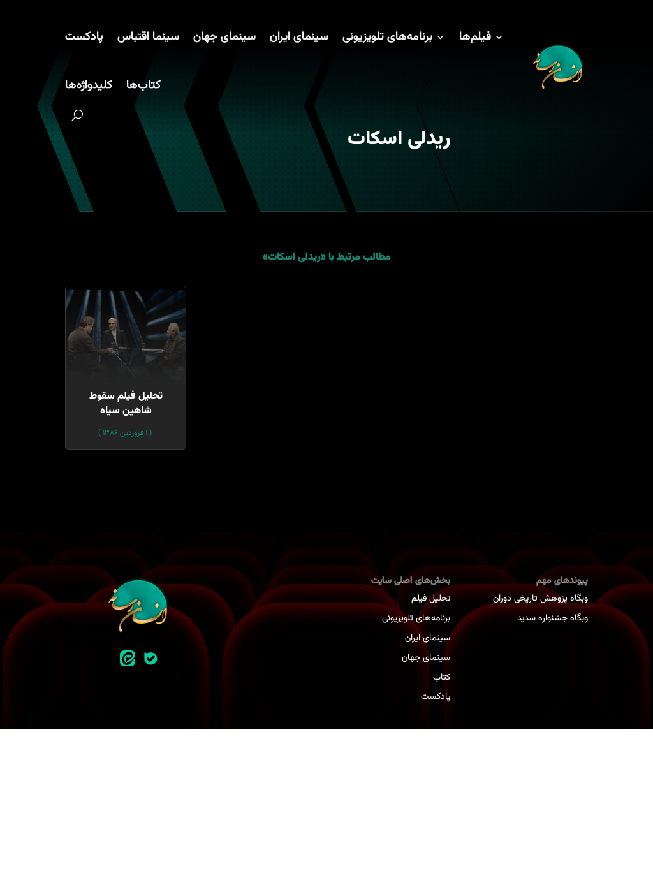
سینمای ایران (299, 37)
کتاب (441, 678)
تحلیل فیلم (430, 599)
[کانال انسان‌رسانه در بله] (150, 659)
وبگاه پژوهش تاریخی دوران (540, 599)
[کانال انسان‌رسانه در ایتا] (127, 659)
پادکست (84, 37)
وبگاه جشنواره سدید (552, 618)
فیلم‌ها (475, 37)
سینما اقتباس (148, 37)
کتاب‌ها (143, 85)
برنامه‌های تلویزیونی (387, 37)
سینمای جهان (224, 37)
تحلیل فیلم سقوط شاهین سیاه (126, 403)
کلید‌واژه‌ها (88, 85)
